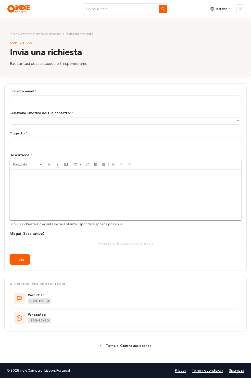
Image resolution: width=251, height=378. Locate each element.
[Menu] (240, 8)
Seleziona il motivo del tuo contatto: (40, 113)
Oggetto (17, 133)
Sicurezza (236, 370)
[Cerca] (163, 9)
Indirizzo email (22, 91)
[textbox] (125, 195)
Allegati (27, 234)
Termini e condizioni (207, 370)
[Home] (40, 9)
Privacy (180, 370)
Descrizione (19, 155)
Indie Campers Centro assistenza (36, 34)
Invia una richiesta (79, 34)
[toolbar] (125, 164)
